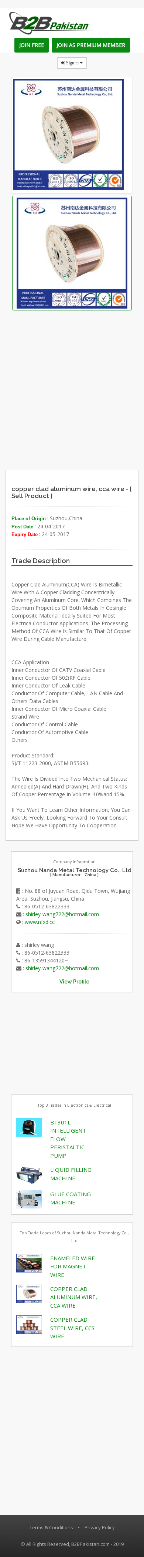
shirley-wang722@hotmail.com (62, 914)
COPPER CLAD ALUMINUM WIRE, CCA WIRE (73, 1297)
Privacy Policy (100, 1527)
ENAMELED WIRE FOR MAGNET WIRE (72, 1266)
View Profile (74, 982)
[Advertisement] (87, 421)
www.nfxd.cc (40, 921)
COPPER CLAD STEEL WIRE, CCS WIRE (72, 1328)
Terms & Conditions (51, 1527)
